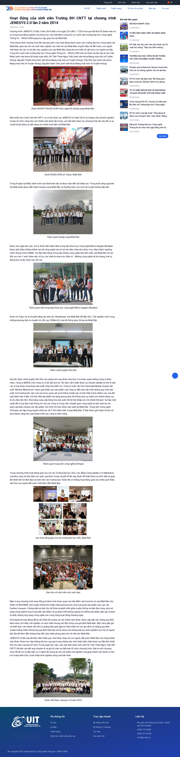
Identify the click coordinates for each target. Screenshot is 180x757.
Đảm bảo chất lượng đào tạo (62, 736)
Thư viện (96, 731)
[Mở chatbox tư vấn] (175, 376)
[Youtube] (22, 737)
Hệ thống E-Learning (102, 727)
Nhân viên (136, 2)
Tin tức (53, 722)
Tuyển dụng (55, 731)
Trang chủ (108, 2)
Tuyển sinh (101, 8)
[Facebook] (15, 737)
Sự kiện (53, 727)
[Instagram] (29, 737)
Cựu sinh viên (152, 2)
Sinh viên (122, 2)
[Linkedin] (36, 737)
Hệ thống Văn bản (101, 722)
